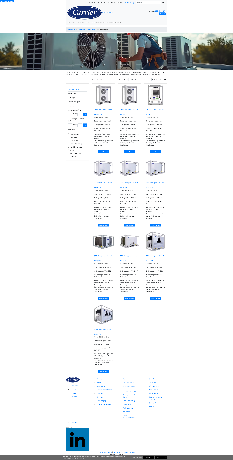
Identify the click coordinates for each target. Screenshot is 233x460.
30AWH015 (123, 114)
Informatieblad (154, 386)
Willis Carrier (153, 390)
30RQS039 (97, 188)
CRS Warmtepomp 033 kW (155, 109)
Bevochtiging (101, 401)
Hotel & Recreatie (76, 147)
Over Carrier (153, 379)
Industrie (73, 150)
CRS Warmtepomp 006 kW (103, 109)
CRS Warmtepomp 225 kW (155, 256)
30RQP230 (149, 261)
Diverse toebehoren (104, 404)
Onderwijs (73, 156)
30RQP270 (97, 334)
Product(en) (98, 79)
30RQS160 (123, 261)
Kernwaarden (153, 382)
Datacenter (74, 137)
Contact (118, 23)
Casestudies (153, 403)
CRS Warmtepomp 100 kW (103, 256)
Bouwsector (127, 404)
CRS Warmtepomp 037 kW (103, 183)
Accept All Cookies (161, 457)
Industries (126, 412)
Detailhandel (74, 140)
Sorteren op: (123, 79)
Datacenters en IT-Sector (129, 396)
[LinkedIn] (77, 439)
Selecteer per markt (130, 391)
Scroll (72, 106)
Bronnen (74, 397)
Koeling (99, 382)
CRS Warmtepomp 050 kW (129, 183)
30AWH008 (98, 114)
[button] (159, 79)
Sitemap (132, 452)
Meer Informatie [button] (103, 152)
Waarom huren (128, 379)
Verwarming (91, 30)
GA (85, 114)
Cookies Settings (137, 457)
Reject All (148, 457)
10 (92, 79)
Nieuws (73, 393)
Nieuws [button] (120, 2)
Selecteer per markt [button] (84, 23)
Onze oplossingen (129, 386)
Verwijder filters (73, 90)
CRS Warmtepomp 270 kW (103, 329)
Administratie (74, 134)
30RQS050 (123, 188)
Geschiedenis (153, 393)
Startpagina (71, 30)
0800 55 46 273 (160, 11)
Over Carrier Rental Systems (155, 398)
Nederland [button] (130, 3)
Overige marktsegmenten (129, 416)
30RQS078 (149, 188)
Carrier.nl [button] (92, 2)
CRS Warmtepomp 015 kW (129, 109)
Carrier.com (75, 386)
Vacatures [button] (111, 2)
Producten (81, 30)
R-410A (72, 98)
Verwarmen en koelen (104, 390)
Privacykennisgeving (105, 452)
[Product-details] (103, 95)
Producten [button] (71, 23)
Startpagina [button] (102, 2)
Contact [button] (162, 14)
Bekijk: (154, 79)
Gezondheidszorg (76, 144)
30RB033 (149, 114)
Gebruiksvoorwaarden (120, 452)
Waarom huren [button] (99, 23)
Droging (100, 397)
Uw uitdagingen (128, 382)
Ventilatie (100, 393)
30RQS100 (97, 261)
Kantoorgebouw (75, 153)
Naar (75, 114)
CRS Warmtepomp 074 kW (155, 183)
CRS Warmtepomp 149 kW (129, 256)
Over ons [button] (109, 23)
